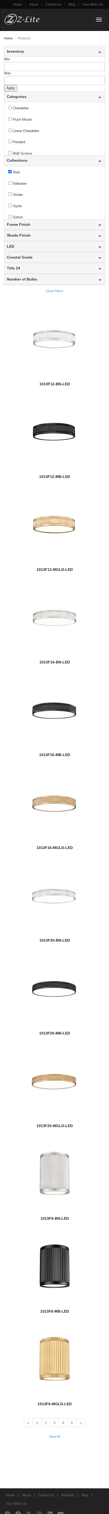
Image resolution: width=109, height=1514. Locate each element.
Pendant (18, 142)
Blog (72, 4)
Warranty (67, 1495)
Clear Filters (54, 291)
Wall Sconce (22, 153)
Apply (10, 88)
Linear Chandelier (25, 131)
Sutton (17, 217)
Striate (17, 195)
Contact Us (53, 4)
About (33, 4)
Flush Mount (22, 119)
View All (54, 1437)
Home (17, 4)
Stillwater (19, 184)
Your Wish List (93, 4)
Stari (16, 172)
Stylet (17, 206)
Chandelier (20, 108)
